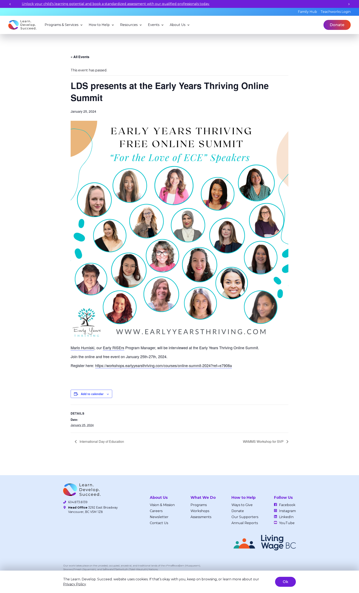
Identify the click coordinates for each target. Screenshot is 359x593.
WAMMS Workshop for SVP (263, 441)
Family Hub (307, 12)
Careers (156, 511)
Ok (285, 582)
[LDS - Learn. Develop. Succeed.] (22, 24)
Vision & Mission (162, 505)
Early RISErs (113, 347)
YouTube (287, 523)
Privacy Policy (74, 584)
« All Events (80, 56)
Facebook (287, 505)
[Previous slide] (10, 4)
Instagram (287, 511)
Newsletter (159, 517)
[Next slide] (349, 4)
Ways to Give (242, 505)
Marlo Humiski (82, 347)
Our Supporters (244, 517)
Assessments (201, 517)
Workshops (200, 511)
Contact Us (159, 523)
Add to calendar (92, 394)
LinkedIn (286, 517)
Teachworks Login (336, 12)
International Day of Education (101, 441)
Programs (199, 505)
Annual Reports (244, 523)
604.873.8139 (77, 502)
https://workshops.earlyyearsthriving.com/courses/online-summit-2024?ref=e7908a (163, 365)
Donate (337, 25)
